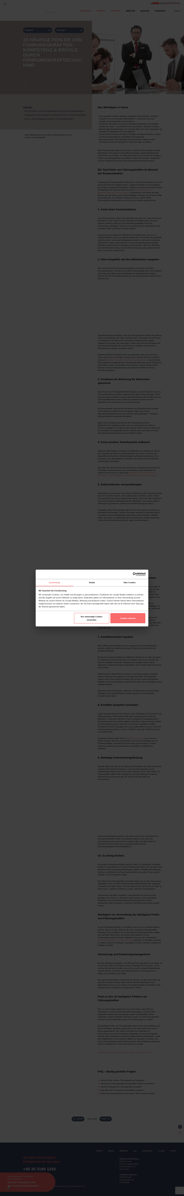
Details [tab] (92, 582)
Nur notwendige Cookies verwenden (91, 618)
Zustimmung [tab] (54, 582)
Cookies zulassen (128, 618)
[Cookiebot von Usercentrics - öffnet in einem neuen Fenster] (135, 574)
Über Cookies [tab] (130, 582)
